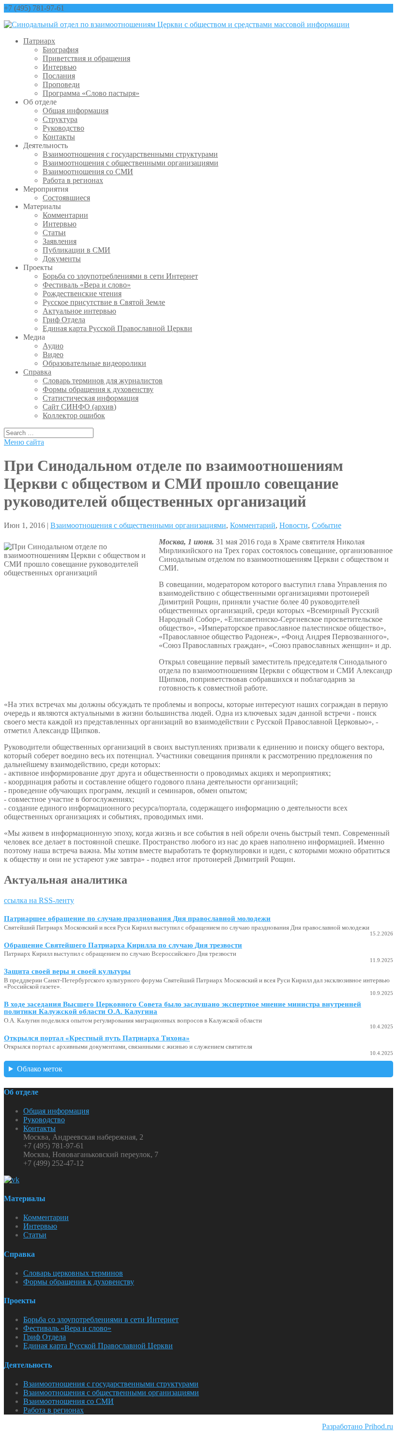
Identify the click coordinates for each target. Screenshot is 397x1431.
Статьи (54, 232)
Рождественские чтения (82, 293)
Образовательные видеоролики (94, 363)
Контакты (59, 137)
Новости (293, 525)
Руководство (63, 128)
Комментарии (65, 215)
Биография (60, 49)
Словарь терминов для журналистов (103, 381)
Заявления (59, 241)
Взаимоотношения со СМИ (88, 171)
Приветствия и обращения (86, 58)
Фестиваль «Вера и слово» (87, 285)
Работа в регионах (73, 180)
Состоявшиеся (66, 198)
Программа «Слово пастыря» (91, 93)
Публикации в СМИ (76, 250)
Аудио (53, 346)
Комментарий (252, 525)
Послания (59, 76)
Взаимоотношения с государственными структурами (130, 154)
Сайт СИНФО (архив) (79, 407)
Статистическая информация (90, 398)
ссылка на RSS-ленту (39, 900)
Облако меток (39, 1069)
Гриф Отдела (64, 320)
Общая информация (75, 110)
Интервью (59, 67)
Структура (60, 119)
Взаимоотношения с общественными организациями (130, 163)
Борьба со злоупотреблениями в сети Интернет (120, 276)
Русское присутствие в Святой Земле (104, 302)
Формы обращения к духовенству (98, 389)
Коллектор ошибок (74, 415)
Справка (37, 372)
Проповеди (61, 84)
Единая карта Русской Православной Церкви (117, 328)
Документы (62, 259)
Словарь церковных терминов (73, 1273)
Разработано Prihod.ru (357, 1426)
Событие (326, 525)
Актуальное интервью (79, 311)
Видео (53, 354)
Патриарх (39, 41)
